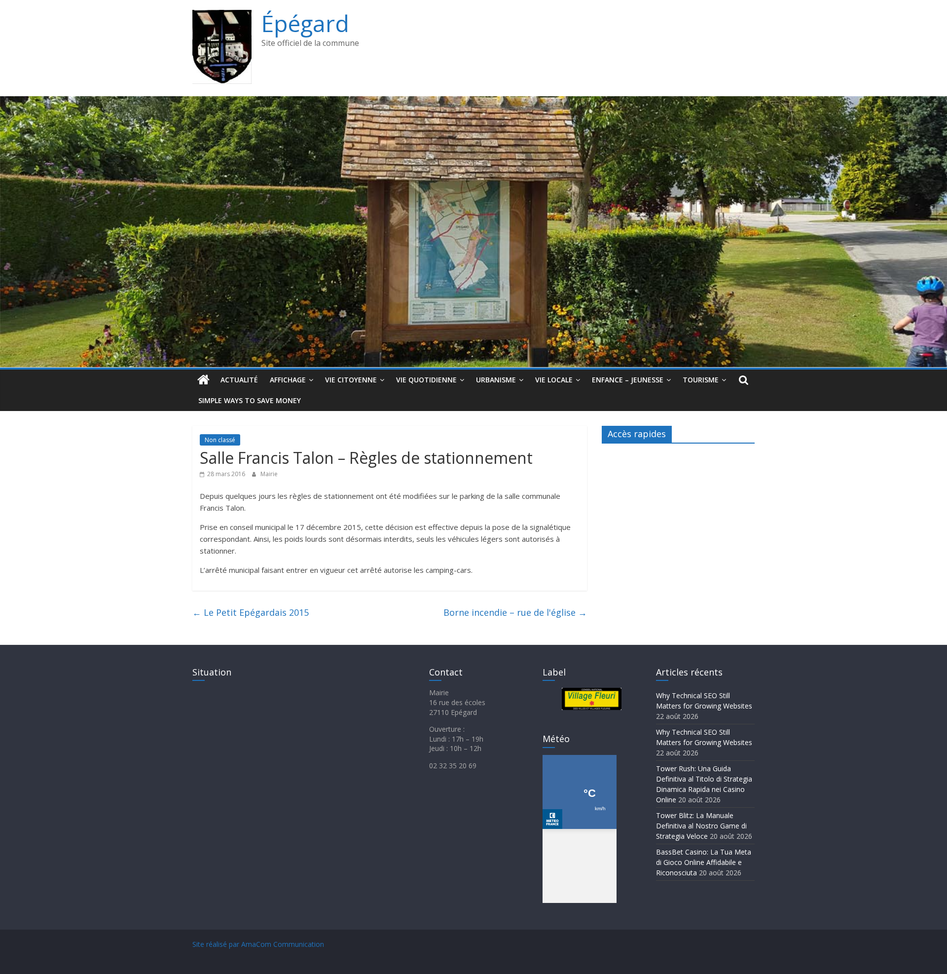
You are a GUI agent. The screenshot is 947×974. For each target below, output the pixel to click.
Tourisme (701, 379)
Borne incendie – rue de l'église (515, 612)
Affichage (288, 379)
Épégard (305, 23)
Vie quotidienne (426, 379)
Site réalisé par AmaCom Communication (258, 944)
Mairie (269, 474)
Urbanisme (496, 379)
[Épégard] (473, 102)
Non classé (220, 440)
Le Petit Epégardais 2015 (250, 612)
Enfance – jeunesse (627, 379)
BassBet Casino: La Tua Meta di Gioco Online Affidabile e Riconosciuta (703, 862)
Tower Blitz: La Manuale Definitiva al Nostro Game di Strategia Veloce (701, 826)
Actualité (239, 379)
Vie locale (554, 379)
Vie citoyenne (351, 379)
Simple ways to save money (249, 400)
